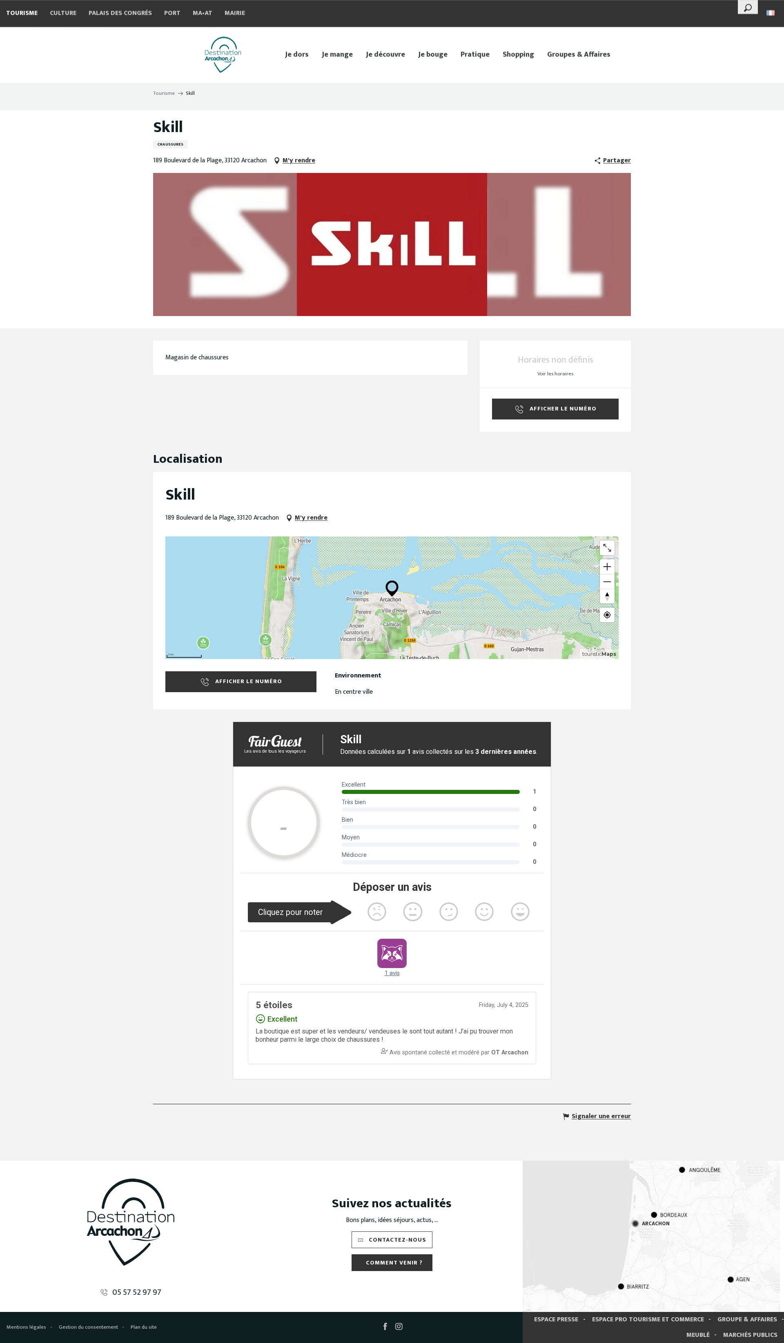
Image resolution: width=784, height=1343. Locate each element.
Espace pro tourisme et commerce (648, 1319)
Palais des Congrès (120, 13)
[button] (748, 7)
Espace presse (556, 1319)
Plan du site (144, 1327)
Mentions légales (26, 1327)
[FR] (771, 13)
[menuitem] (222, 54)
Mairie (235, 13)
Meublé (698, 1335)
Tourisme (22, 13)
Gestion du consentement (88, 1327)
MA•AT (202, 13)
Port (172, 13)
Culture (63, 13)
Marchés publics (750, 1335)
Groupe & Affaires (747, 1319)
